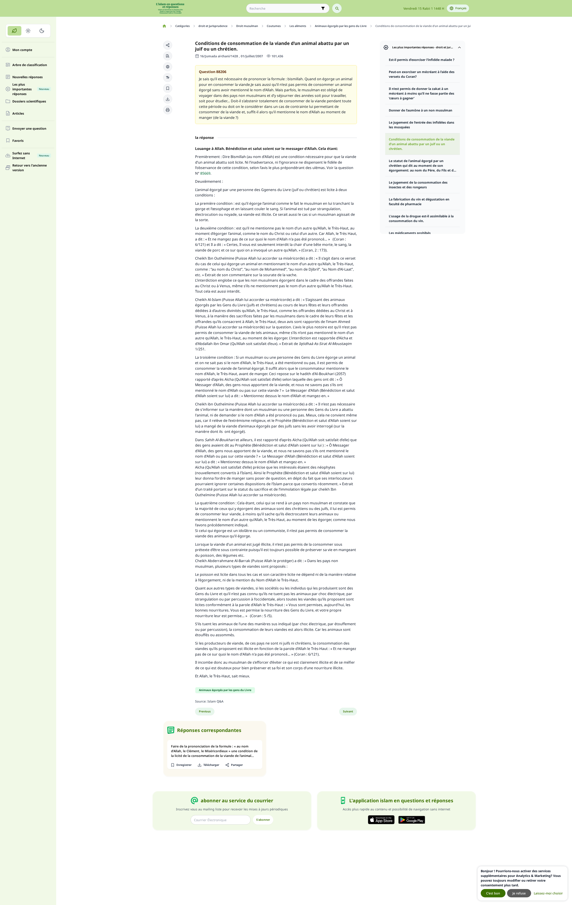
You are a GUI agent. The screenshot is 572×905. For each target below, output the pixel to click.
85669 (205, 173)
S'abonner (263, 820)
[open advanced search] (323, 8)
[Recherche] (337, 8)
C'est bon (493, 893)
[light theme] (28, 31)
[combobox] (284, 8)
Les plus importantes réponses (30, 89)
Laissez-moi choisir (548, 893)
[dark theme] (42, 31)
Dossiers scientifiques (29, 101)
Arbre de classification (29, 65)
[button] (167, 45)
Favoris (18, 140)
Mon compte (22, 50)
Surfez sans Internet (30, 155)
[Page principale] (164, 26)
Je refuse (519, 893)
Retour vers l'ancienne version (29, 167)
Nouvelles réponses (27, 77)
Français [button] (460, 8)
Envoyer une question (29, 128)
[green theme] (14, 31)
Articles (18, 113)
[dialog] (523, 883)
